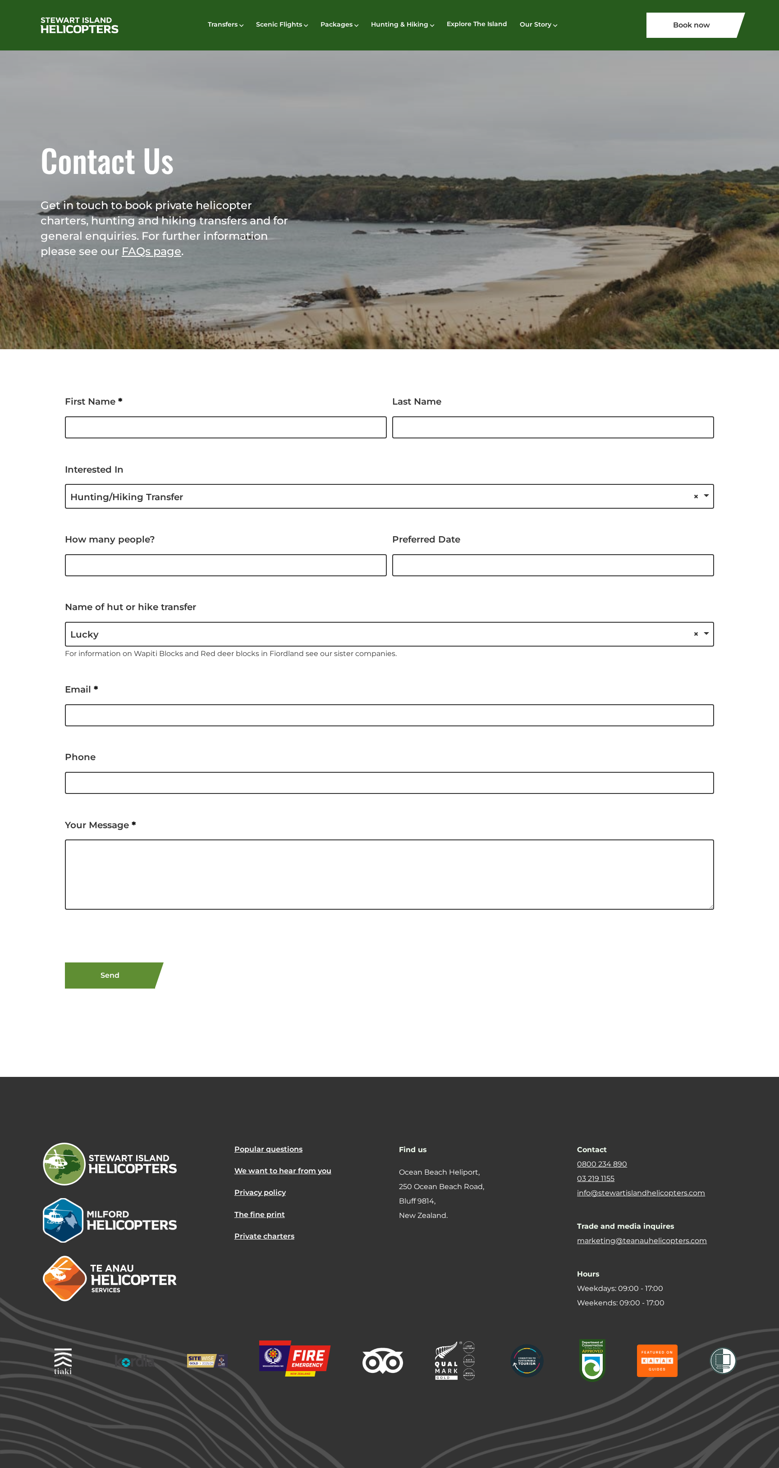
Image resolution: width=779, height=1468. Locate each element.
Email (81, 689)
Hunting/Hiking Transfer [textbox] (126, 497)
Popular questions (268, 1149)
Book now (691, 25)
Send (110, 975)
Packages (337, 24)
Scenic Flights (279, 24)
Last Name (416, 401)
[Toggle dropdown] (241, 26)
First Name (93, 401)
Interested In (94, 469)
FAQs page (151, 251)
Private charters (264, 1236)
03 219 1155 (595, 1178)
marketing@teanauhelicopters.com (642, 1240)
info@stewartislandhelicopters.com (641, 1193)
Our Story (535, 24)
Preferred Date (426, 539)
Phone (80, 757)
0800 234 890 (602, 1164)
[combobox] (389, 496)
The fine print (259, 1214)
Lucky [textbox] (84, 634)
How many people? (110, 539)
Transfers (223, 24)
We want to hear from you (282, 1171)
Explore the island (477, 24)
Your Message (100, 825)
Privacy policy (260, 1192)
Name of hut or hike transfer (130, 607)
